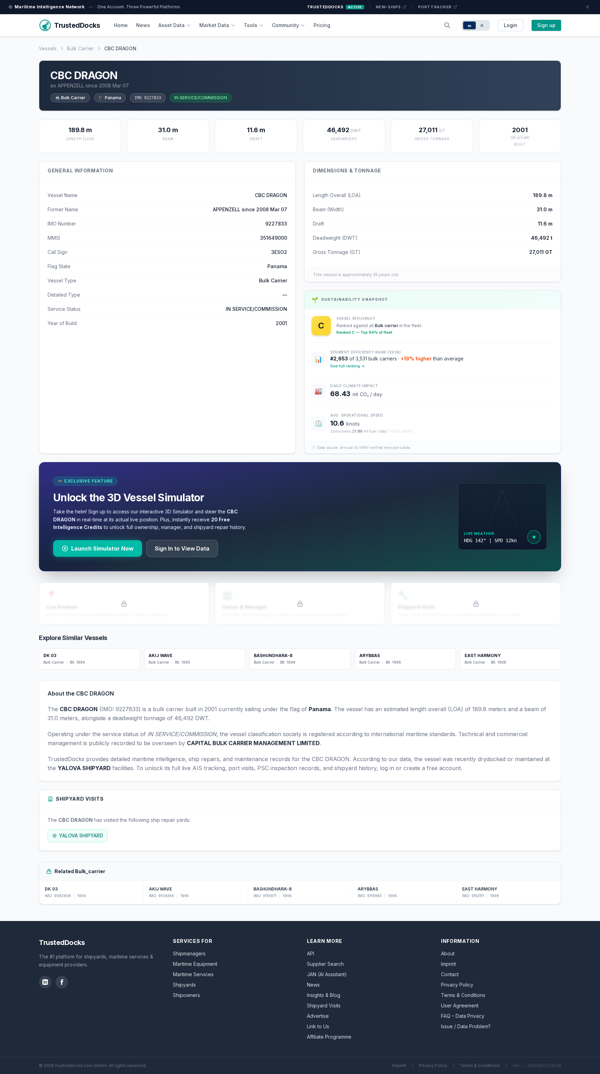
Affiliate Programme (329, 1037)
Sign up (546, 25)
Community (285, 25)
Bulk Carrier (80, 48)
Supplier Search (325, 964)
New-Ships (388, 7)
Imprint (448, 964)
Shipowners (186, 995)
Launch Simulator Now (102, 548)
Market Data (214, 25)
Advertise (318, 1016)
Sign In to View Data (182, 548)
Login (510, 25)
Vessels (48, 48)
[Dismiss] (587, 7)
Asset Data (171, 25)
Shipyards (184, 985)
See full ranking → (347, 366)
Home (121, 25)
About (448, 953)
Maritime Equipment (195, 964)
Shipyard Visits (324, 1005)
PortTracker (435, 7)
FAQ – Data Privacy (462, 1016)
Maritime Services (193, 974)
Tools (250, 25)
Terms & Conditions (463, 995)
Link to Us (318, 1026)
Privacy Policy (457, 985)
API (310, 953)
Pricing (322, 25)
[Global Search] (447, 25)
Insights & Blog (323, 995)
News (143, 25)
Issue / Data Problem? (466, 1026)
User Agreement (459, 1005)
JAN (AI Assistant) (327, 974)
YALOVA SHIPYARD (81, 835)
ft (482, 25)
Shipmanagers (189, 953)
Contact (450, 974)
